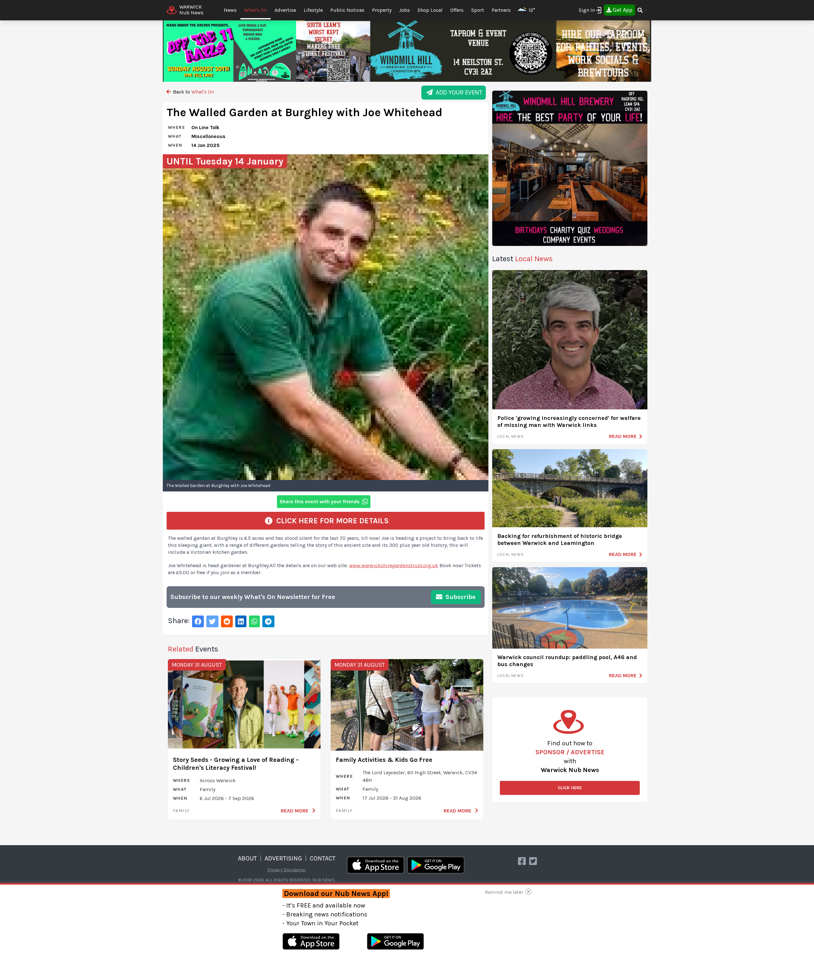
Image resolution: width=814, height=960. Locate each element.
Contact (322, 858)
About (247, 858)
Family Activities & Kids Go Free (384, 759)
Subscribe (460, 597)
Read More (295, 811)
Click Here (570, 787)
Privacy (275, 870)
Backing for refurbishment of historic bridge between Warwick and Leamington (559, 539)
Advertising (283, 858)
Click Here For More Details (330, 520)
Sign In (587, 10)
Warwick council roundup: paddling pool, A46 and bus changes (567, 661)
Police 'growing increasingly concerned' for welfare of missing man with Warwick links (569, 421)
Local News (510, 436)
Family (181, 810)
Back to (193, 92)
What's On (255, 10)
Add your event (457, 92)
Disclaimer (295, 870)
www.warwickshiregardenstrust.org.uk (393, 565)
